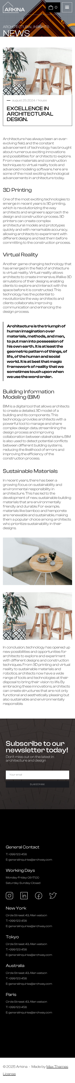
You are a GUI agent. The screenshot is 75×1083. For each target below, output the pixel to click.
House (42, 100)
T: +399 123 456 (16, 854)
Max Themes (57, 1067)
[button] (67, 7)
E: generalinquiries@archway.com (29, 859)
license (9, 1074)
